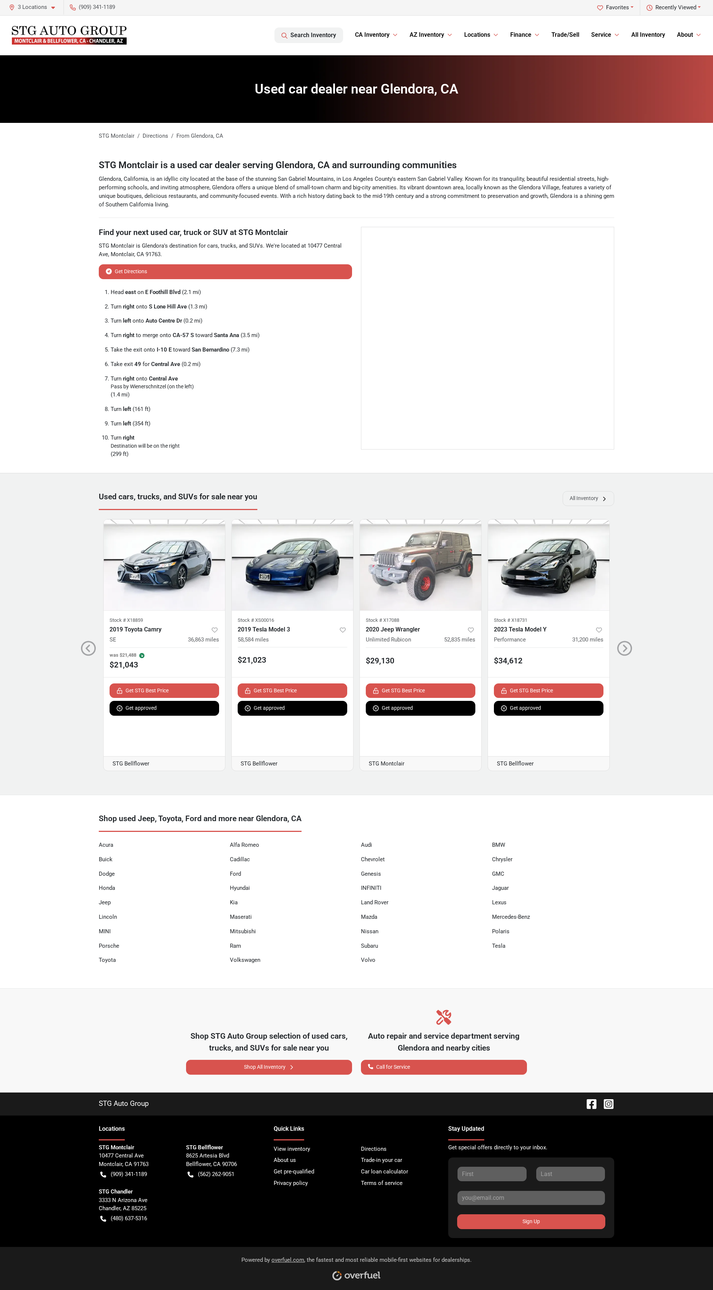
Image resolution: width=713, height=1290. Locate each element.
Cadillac (240, 859)
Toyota (107, 960)
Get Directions (131, 271)
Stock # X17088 (382, 620)
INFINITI (371, 888)
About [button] (685, 34)
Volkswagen (245, 960)
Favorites (617, 7)
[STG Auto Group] (69, 35)
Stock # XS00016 (256, 620)
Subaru (369, 946)
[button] (35, 7)
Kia (234, 902)
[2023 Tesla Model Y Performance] (548, 564)
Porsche (109, 946)
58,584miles (253, 639)
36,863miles (203, 639)
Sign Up (531, 1221)
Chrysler (502, 859)
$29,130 (380, 660)
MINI (105, 931)
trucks (228, 245)
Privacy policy (291, 1183)
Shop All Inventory (265, 1067)
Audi (366, 845)
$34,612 (508, 660)
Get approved (141, 708)
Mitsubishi (243, 931)
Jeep (105, 902)
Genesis (371, 874)
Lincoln (108, 917)
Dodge (107, 874)
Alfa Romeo (244, 845)
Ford (235, 874)
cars (212, 245)
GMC (498, 874)
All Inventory (648, 34)
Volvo (368, 960)
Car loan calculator (384, 1171)
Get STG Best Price (147, 690)
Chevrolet (373, 859)
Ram (235, 946)
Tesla (498, 946)
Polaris (500, 931)
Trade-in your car (381, 1160)
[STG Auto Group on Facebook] (588, 1103)
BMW (498, 845)
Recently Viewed (675, 7)
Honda (107, 888)
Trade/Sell (565, 34)
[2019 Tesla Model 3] (292, 564)
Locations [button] (477, 34)
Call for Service (393, 1067)
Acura (106, 845)
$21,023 (252, 660)
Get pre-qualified (294, 1171)
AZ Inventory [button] (427, 34)
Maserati (241, 917)
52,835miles (459, 639)
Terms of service (382, 1183)
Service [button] (601, 34)
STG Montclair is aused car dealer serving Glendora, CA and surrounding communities (278, 165)
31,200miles (587, 639)
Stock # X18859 (126, 620)
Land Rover (374, 902)
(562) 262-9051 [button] (216, 1174)
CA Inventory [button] (372, 34)
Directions (374, 1149)
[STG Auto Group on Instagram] (605, 1103)
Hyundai (240, 888)
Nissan (369, 931)
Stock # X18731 (510, 620)
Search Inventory (313, 35)
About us (285, 1160)
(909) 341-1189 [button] (97, 7)
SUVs (256, 245)
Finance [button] (520, 34)
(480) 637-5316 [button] (129, 1218)
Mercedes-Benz (511, 917)
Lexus (499, 902)
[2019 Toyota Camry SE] (164, 564)
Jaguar (500, 888)
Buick (106, 859)
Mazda (369, 917)
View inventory (292, 1149)
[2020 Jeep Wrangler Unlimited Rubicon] (420, 564)
